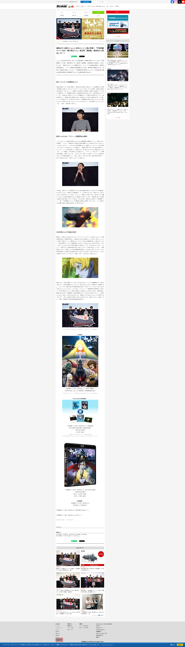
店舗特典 (86, 15)
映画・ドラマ (102, 6)
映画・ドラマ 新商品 (83, 627)
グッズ (98, 15)
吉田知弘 (73, 534)
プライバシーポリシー (101, 633)
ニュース (74, 12)
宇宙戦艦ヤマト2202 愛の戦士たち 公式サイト (68, 515)
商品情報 (98, 625)
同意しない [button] (172, 644)
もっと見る (117, 36)
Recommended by (95, 615)
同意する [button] (180, 644)
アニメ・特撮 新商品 (83, 625)
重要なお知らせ (99, 627)
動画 (61, 15)
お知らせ (112, 6)
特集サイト (83, 6)
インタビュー (86, 12)
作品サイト (70, 625)
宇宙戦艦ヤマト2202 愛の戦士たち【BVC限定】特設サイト (72, 510)
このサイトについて (100, 629)
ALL (62, 12)
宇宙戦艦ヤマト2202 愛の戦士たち (65, 535)
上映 (107, 6)
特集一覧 (74, 15)
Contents (78, 6)
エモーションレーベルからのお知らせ (104, 623)
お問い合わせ (99, 635)
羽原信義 (85, 534)
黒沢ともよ (77, 535)
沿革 (97, 637)
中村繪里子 (60, 534)
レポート (98, 12)
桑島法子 (66, 534)
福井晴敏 (79, 534)
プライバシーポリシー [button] (107, 644)
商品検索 (85, 1)
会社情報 (117, 6)
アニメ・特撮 (95, 6)
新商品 (80, 623)
